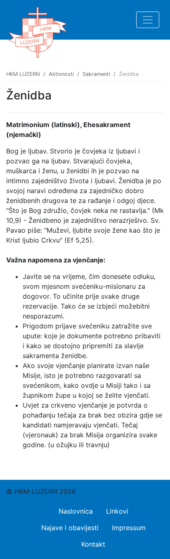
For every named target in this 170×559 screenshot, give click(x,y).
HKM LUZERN (23, 74)
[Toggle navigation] (147, 20)
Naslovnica (76, 511)
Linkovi (117, 511)
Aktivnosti (61, 74)
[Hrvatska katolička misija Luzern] (37, 19)
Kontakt (93, 544)
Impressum (129, 528)
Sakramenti (96, 74)
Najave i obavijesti (70, 528)
